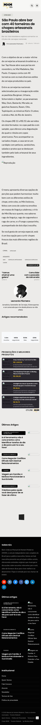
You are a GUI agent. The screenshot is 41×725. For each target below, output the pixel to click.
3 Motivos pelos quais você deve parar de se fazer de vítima (12, 492)
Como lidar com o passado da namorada (31, 275)
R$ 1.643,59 (17, 362)
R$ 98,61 (16, 388)
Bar (4, 259)
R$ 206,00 (17, 376)
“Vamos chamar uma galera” (8, 275)
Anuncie (5, 688)
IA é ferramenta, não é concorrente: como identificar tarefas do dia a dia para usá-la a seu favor (13, 442)
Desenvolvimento (9, 454)
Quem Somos (7, 680)
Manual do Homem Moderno (19, 507)
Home (4, 676)
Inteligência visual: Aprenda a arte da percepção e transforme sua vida (25, 386)
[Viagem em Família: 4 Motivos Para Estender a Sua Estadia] (33, 474)
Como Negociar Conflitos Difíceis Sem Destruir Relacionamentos (14, 461)
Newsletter (5, 692)
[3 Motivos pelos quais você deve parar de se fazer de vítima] (33, 490)
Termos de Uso (7, 696)
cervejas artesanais (15, 259)
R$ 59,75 (16, 402)
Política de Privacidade (19, 718)
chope (5, 262)
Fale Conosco (7, 684)
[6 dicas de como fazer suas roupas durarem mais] (20, 524)
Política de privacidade (10, 700)
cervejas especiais (31, 259)
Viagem (5, 470)
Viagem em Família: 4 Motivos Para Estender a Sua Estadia (13, 477)
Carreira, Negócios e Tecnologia (11, 433)
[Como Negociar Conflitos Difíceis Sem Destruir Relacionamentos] (33, 458)
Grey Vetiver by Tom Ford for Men (24, 360)
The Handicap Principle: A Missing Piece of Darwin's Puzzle (24, 373)
